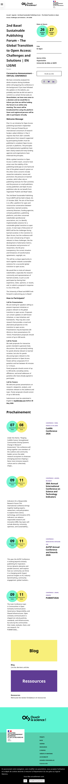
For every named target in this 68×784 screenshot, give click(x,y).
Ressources (43, 747)
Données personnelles (47, 760)
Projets (42, 737)
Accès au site (49, 74)
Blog (41, 740)
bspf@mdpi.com (20, 401)
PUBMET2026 (52, 597)
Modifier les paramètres (37, 781)
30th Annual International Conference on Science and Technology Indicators (53, 490)
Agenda (14, 15)
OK (25, 781)
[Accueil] (29, 4)
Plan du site (44, 763)
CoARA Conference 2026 (51, 431)
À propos (43, 750)
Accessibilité (44, 757)
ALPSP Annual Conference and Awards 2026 (53, 551)
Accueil (8, 15)
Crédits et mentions (46, 753)
